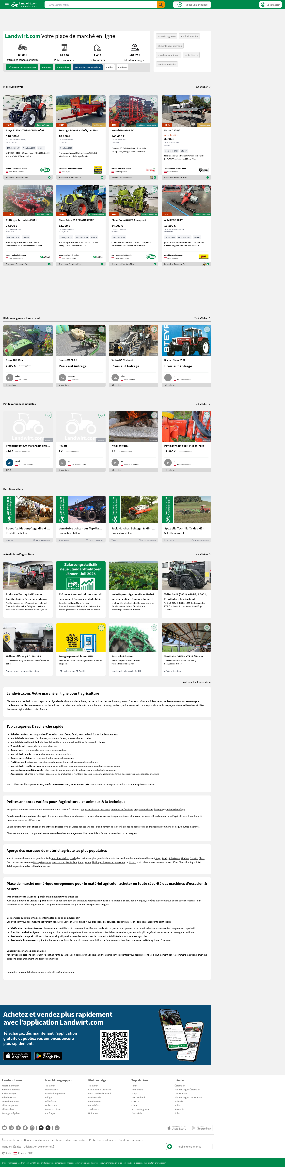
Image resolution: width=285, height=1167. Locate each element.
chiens (98, 816)
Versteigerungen (10, 1101)
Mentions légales (11, 1146)
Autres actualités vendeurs (197, 682)
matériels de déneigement (102, 769)
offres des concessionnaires (22, 67)
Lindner (185, 858)
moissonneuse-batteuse (55, 765)
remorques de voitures (56, 750)
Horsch (132, 862)
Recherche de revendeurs (88, 67)
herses (30, 746)
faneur (63, 738)
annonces (46, 67)
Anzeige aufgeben (11, 1113)
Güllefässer (50, 1101)
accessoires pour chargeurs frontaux (64, 773)
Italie (133, 900)
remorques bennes (34, 750)
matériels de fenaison (122, 809)
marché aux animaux (169, 55)
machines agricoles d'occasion (123, 701)
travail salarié (195, 816)
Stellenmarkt (94, 1109)
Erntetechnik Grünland (99, 1089)
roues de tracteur (45, 758)
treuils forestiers (52, 742)
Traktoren (50, 1085)
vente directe (191, 55)
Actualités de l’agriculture (18, 554)
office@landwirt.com (63, 971)
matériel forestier (189, 36)
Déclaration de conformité (39, 1146)
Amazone (120, 862)
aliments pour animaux (170, 45)
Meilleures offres (13, 86)
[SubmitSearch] (161, 4)
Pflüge (48, 1097)
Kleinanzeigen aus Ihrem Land (21, 318)
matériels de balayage (76, 769)
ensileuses (114, 765)
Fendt (74, 734)
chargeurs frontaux (35, 773)
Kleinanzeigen (9, 1093)
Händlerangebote (11, 1089)
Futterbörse (94, 1105)
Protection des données (102, 1140)
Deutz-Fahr (136, 1113)
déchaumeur (40, 746)
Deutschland (180, 1093)
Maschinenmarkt (10, 1085)
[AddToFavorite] (49, 100)
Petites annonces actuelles (19, 404)
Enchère (122, 67)
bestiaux (69, 816)
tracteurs (105, 809)
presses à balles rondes (79, 738)
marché (101, 705)
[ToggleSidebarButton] (6, 4)
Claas (96, 734)
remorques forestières (73, 742)
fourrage (158, 809)
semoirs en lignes (64, 754)
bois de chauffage (175, 809)
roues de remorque (64, 758)
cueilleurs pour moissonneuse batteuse (88, 765)
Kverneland (108, 862)
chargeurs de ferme (54, 769)
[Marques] (48, 1127)
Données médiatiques (36, 1140)
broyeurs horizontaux (43, 754)
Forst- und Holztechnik (99, 1093)
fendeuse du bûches (95, 742)
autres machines (191, 826)
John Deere (64, 734)
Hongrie (141, 900)
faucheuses (41, 738)
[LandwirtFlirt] (57, 1127)
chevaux (79, 816)
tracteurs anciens (109, 734)
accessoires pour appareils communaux (154, 826)
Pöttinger (96, 862)
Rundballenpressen (55, 1093)
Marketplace (63, 67)
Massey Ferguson (42, 862)
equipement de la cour (109, 826)
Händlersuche (9, 1097)
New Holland (85, 734)
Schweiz (178, 1101)
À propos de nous (11, 1140)
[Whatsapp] (32, 1128)
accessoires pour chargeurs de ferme (102, 773)
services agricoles (167, 64)
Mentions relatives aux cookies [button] (68, 1140)
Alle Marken (8, 1109)
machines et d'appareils (63, 858)
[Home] (24, 4)
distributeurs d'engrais (50, 761)
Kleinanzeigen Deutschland (188, 1097)
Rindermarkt (94, 1097)
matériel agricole (166, 36)
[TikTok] (25, 1127)
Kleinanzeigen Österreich (187, 1089)
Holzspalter (51, 1105)
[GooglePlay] (48, 1056)
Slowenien (179, 1109)
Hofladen (93, 1113)
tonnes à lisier (70, 761)
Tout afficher (201, 86)
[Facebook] (18, 1127)
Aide (8, 1153)
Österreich (179, 1085)
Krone (88, 862)
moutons (89, 816)
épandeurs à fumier (88, 761)
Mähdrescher (51, 1089)
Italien (177, 1105)
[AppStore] (17, 1056)
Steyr (157, 858)
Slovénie (150, 900)
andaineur (53, 738)
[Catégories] (41, 1127)
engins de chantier (90, 809)
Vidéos (109, 67)
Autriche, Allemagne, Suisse (115, 900)
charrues (52, 746)
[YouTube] (4, 1127)
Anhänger (50, 1113)
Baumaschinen (53, 1109)
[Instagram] (11, 1127)
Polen (177, 1113)
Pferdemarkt (94, 1101)
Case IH (194, 858)
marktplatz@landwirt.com (154, 1162)
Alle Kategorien (10, 1105)
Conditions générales (131, 1140)
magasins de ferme (143, 809)
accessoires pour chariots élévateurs (140, 773)
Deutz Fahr (71, 862)
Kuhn (80, 862)
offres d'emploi (158, 816)
